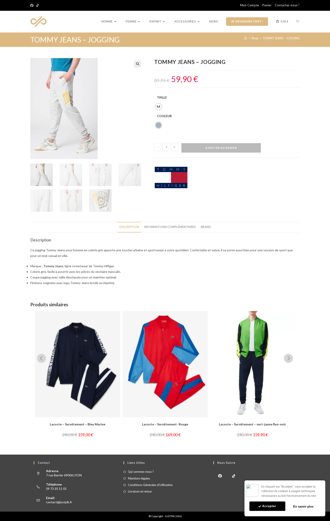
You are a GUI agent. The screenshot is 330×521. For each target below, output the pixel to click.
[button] (137, 64)
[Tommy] (171, 177)
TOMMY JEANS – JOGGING (281, 38)
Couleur (164, 116)
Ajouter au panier (221, 147)
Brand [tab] (206, 227)
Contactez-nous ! (287, 5)
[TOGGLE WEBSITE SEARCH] (297, 21)
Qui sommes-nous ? (141, 471)
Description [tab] (129, 227)
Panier (267, 5)
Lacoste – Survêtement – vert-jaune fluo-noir (185, 424)
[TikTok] (37, 5)
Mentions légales (139, 478)
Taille (162, 97)
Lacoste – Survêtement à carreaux (272, 424)
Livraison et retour (140, 491)
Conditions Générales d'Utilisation (150, 485)
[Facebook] (32, 5)
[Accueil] (245, 38)
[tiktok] (234, 475)
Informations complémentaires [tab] (170, 227)
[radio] (158, 106)
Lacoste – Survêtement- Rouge (98, 424)
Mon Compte (249, 5)
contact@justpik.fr (59, 502)
